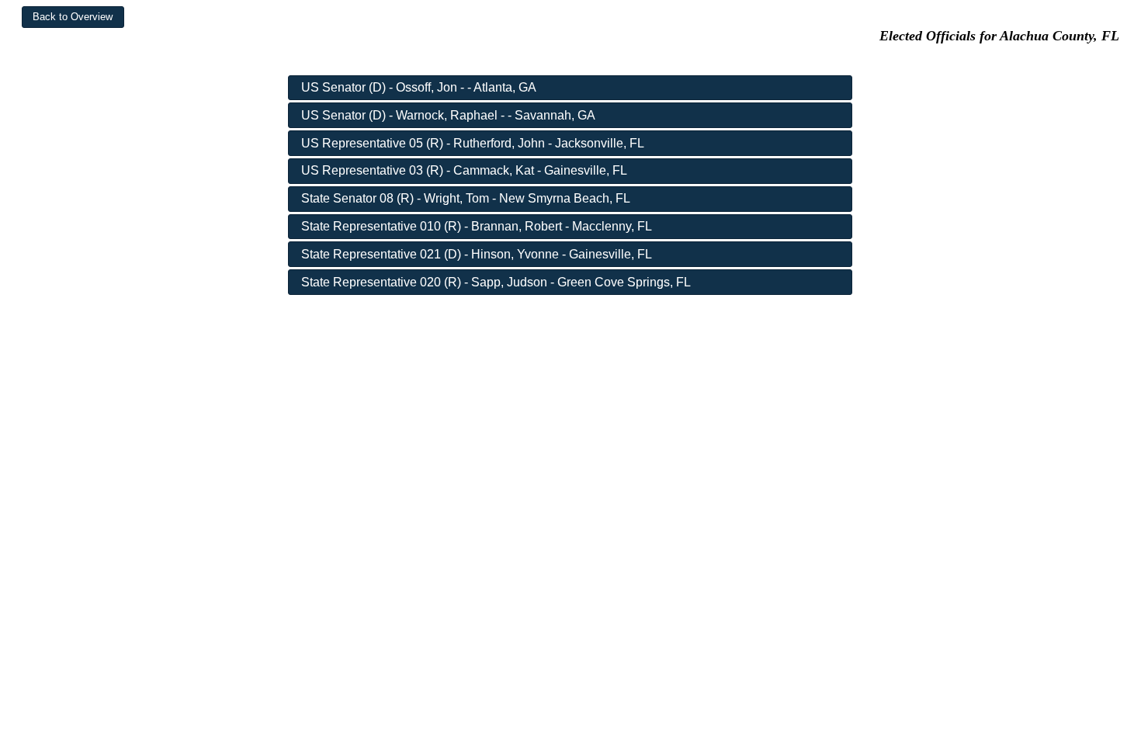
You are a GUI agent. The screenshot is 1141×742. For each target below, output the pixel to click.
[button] (73, 17)
